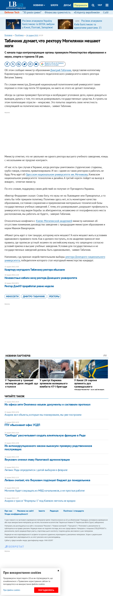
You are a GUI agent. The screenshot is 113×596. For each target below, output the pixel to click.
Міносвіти (12, 296)
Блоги (54, 5)
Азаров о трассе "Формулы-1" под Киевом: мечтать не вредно (40, 501)
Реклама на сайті (25, 510)
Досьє (67, 5)
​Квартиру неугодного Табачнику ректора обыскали (35, 269)
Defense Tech (12, 12)
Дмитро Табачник (34, 296)
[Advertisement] (56, 133)
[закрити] (58, 571)
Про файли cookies (11, 590)
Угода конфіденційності (16, 514)
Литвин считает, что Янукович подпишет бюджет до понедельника (47, 480)
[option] (31, 24)
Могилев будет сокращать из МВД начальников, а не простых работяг (45, 490)
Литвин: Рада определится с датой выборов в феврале (36, 470)
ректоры (54, 296)
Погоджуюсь (46, 590)
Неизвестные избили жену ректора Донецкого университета (41, 278)
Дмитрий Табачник (60, 70)
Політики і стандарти (73, 510)
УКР (100, 5)
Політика (19, 35)
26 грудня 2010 (32, 35)
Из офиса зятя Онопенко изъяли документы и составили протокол (47, 404)
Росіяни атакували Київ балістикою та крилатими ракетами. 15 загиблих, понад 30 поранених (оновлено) (88, 27)
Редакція (54, 510)
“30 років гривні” (32, 12)
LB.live (59, 15)
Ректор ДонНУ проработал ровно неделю (29, 286)
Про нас (8, 510)
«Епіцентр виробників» (87, 12)
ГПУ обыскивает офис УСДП (22, 425)
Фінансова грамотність (58, 12)
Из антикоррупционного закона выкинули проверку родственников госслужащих (48, 447)
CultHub (107, 12)
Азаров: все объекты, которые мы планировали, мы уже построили (43, 414)
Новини (38, 5)
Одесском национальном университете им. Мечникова (57, 174)
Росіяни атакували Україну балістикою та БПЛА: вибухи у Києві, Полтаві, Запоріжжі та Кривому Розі (38, 25)
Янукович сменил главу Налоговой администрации (37, 459)
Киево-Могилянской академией (54, 221)
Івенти (42, 510)
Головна (8, 35)
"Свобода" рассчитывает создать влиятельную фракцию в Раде (45, 435)
